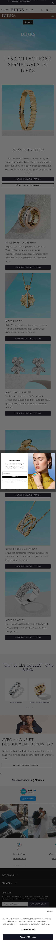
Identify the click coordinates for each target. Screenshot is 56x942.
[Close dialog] (53, 454)
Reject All (50, 911)
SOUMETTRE (14, 477)
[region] (28, 925)
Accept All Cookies (28, 937)
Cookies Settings (28, 929)
